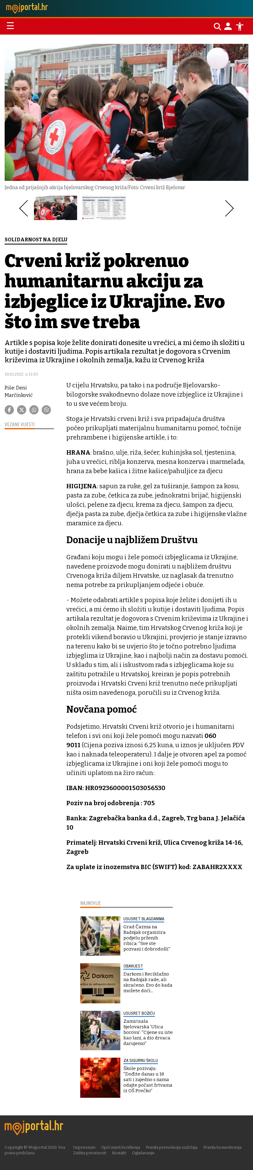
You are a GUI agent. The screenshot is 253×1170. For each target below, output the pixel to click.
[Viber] (46, 409)
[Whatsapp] (34, 409)
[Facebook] (9, 409)
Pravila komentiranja (222, 1147)
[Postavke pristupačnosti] (240, 26)
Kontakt (119, 1153)
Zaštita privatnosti (89, 1153)
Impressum (84, 1147)
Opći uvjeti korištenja (120, 1147)
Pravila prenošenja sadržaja (171, 1147)
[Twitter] (21, 409)
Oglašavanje (143, 1153)
